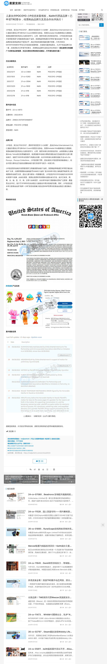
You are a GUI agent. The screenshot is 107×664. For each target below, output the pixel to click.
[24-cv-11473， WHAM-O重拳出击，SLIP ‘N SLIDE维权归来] (16, 617)
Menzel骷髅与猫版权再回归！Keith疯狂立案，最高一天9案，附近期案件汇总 (50, 546)
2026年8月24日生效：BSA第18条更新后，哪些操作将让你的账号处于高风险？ (90, 153)
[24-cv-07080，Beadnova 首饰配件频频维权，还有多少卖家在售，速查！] (16, 497)
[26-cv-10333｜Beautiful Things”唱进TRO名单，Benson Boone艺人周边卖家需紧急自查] (84, 70)
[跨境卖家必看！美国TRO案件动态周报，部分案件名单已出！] (16, 583)
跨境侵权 (9, 286)
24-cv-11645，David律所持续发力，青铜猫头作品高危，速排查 (50, 563)
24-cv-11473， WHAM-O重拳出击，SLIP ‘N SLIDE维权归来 (49, 614)
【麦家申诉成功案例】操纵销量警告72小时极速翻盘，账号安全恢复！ (90, 167)
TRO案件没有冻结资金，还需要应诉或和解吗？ (96, 63)
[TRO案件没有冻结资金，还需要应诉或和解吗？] (84, 62)
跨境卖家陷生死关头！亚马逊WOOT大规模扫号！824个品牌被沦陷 (90, 182)
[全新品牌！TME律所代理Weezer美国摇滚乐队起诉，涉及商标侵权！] (16, 600)
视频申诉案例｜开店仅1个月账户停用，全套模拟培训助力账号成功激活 (91, 139)
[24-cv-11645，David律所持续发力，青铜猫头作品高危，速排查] (16, 566)
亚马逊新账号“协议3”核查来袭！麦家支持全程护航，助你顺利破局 (90, 190)
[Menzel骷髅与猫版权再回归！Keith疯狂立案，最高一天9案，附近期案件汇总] (16, 548)
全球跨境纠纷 (65, 10)
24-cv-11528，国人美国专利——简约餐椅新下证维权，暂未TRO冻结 (50, 511)
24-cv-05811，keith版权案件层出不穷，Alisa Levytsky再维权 (49, 649)
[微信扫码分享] (30, 469)
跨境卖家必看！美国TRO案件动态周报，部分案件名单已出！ (50, 580)
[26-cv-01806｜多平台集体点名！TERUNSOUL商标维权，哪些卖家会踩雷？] (84, 46)
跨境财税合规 (54, 10)
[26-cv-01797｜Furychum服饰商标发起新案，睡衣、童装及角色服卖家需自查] (84, 87)
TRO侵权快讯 (30, 24)
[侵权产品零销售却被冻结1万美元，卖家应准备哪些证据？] (84, 54)
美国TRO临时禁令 (29, 10)
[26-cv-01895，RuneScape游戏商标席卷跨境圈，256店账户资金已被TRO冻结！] (16, 531)
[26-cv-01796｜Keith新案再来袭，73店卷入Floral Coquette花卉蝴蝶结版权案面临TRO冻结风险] (84, 95)
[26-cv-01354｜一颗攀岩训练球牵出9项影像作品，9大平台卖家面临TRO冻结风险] (84, 111)
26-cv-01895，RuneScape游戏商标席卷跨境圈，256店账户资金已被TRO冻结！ (49, 529)
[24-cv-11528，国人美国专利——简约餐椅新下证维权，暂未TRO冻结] (16, 514)
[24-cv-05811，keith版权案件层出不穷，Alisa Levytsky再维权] (16, 651)
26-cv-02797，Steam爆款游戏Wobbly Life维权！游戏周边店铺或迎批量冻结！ (50, 632)
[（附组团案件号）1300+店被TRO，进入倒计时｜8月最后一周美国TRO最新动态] (84, 37)
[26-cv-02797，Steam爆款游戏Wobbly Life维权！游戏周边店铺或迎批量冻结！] (16, 634)
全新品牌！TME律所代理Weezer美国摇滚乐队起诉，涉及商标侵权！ (50, 597)
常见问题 (74, 10)
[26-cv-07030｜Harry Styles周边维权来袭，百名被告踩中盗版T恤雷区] (84, 103)
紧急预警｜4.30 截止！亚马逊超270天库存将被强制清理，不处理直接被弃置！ (91, 174)
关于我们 (82, 10)
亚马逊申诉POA (43, 10)
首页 (11, 10)
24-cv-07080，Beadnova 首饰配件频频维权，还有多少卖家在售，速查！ (50, 494)
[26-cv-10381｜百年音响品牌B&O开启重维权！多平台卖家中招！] (84, 78)
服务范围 (17, 10)
